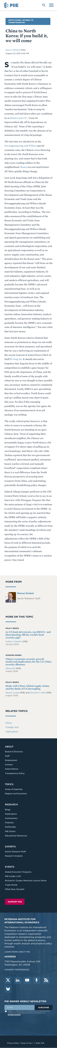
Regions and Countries (16, 793)
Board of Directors (14, 751)
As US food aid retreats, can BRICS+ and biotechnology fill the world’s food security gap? (28, 634)
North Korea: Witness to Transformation (20, 21)
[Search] (43, 4)
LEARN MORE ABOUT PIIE (17, 952)
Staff (7, 756)
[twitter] (8, 980)
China (9, 723)
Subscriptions (11, 769)
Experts (10, 846)
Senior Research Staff (15, 851)
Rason (23, 166)
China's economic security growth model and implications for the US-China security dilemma (28, 661)
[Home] (11, 5)
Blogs (7, 809)
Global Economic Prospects (18, 872)
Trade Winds (11, 885)
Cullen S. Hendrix (14, 641)
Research (11, 804)
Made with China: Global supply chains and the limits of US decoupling (27, 687)
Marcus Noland (13, 50)
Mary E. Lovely (13, 693)
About (9, 746)
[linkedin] (17, 980)
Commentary (11, 818)
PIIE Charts (10, 831)
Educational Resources (16, 836)
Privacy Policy (13, 1043)
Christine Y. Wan (38, 693)
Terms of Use (26, 1043)
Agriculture (12, 731)
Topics (9, 784)
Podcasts (9, 822)
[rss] (46, 980)
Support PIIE (15, 902)
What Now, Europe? (14, 889)
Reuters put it (17, 117)
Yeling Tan (11, 668)
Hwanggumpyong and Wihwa (20, 145)
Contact (9, 764)
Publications (11, 814)
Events (9, 867)
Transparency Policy (14, 773)
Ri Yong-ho (16, 359)
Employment (11, 760)
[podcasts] (36, 980)
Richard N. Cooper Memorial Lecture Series (25, 880)
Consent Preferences (16, 970)
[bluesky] (8, 989)
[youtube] (27, 980)
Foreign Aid (12, 727)
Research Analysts (14, 856)
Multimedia (10, 827)
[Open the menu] (51, 4)
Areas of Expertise (14, 789)
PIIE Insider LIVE (13, 876)
